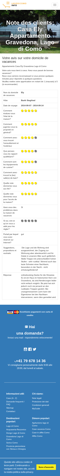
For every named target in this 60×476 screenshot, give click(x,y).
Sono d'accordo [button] (46, 467)
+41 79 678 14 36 (31, 361)
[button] (34, 472)
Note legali (36, 398)
